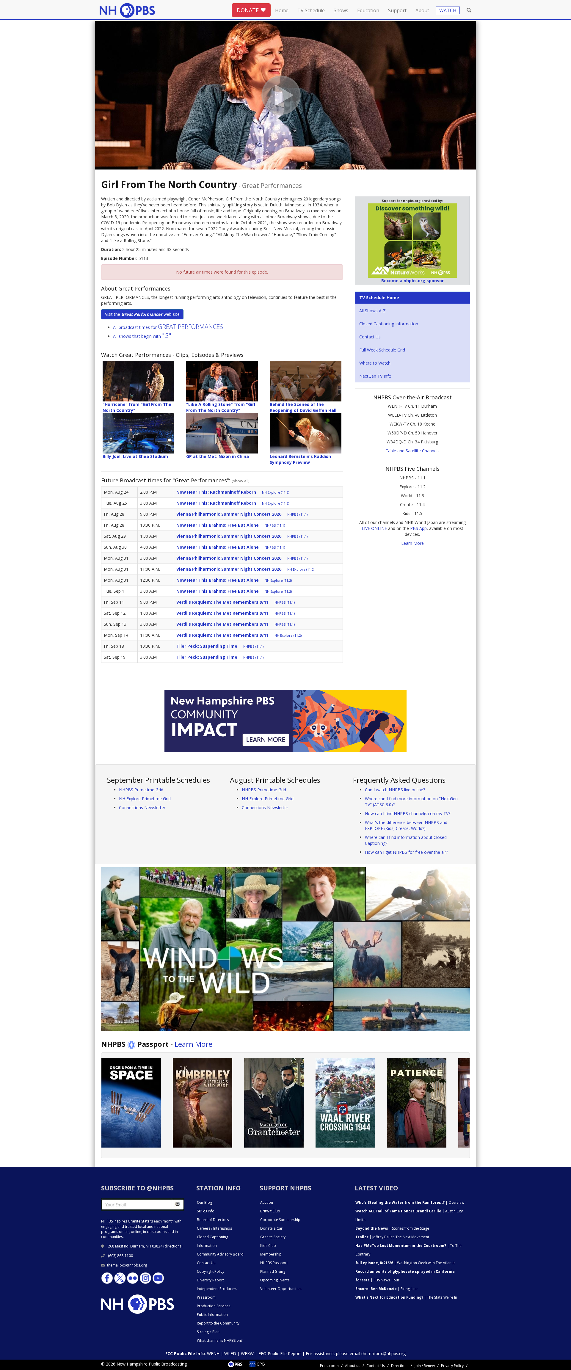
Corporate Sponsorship (280, 1219)
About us (352, 1365)
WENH (213, 1353)
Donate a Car (271, 1228)
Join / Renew (425, 1365)
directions (172, 1246)
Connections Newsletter (142, 807)
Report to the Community (218, 1323)
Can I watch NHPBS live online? (395, 790)
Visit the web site (142, 314)
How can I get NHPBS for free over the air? (406, 852)
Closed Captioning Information (388, 324)
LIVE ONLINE (374, 528)
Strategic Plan (208, 1331)
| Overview (409, 1202)
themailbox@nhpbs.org (127, 1265)
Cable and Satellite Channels (412, 450)
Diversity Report (210, 1280)
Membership (271, 1254)
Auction (266, 1202)
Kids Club (268, 1245)
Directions (399, 1365)
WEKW (247, 1353)
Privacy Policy (452, 1365)
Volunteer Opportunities (280, 1288)
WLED (230, 1353)
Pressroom (206, 1297)
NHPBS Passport (274, 1262)
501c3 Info (205, 1211)
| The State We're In (406, 1297)
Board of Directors (213, 1219)
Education (368, 10)
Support (397, 10)
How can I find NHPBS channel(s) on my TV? (407, 813)
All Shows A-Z (372, 310)
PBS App (418, 528)
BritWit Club (270, 1211)
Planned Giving (272, 1271)
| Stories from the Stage (392, 1228)
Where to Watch (374, 363)
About (422, 10)
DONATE (248, 10)
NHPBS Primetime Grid (141, 790)
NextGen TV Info (375, 376)
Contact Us (370, 337)
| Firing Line (386, 1288)
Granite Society (273, 1236)
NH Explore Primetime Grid (145, 798)
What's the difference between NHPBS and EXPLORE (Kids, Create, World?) (406, 825)
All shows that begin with (142, 336)
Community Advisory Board (220, 1254)
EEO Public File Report (279, 1353)
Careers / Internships (214, 1228)
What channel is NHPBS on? (219, 1340)
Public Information (212, 1314)
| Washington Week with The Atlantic (405, 1262)
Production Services (213, 1305)
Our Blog (204, 1202)
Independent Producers (217, 1288)
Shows (341, 10)
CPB (260, 1364)
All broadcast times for (168, 327)
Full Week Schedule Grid (382, 350)
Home (281, 10)
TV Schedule (311, 10)
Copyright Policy (210, 1271)
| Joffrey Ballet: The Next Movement (392, 1236)
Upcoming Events (274, 1280)
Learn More (412, 543)
